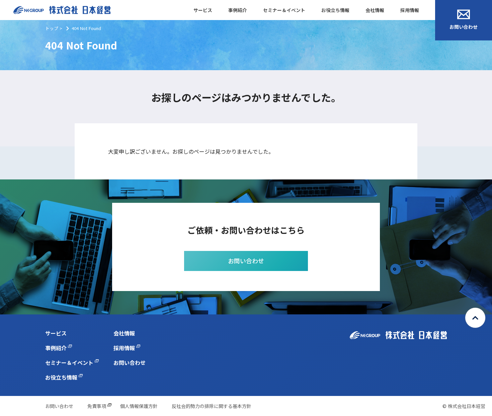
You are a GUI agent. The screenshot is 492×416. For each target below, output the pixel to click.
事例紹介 (237, 10)
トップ (51, 28)
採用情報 (409, 10)
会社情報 (374, 10)
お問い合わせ (463, 26)
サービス (202, 10)
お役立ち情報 (335, 10)
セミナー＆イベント (284, 10)
